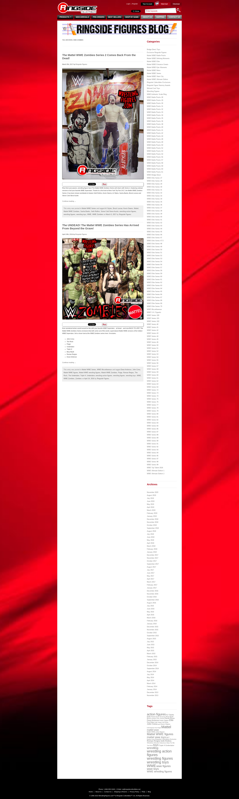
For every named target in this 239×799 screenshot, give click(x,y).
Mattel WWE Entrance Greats (157, 64)
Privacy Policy (134, 792)
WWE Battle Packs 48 (155, 139)
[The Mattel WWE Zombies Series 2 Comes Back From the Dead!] (102, 123)
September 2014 (153, 668)
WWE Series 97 (152, 459)
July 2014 (150, 674)
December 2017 (152, 555)
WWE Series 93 (152, 450)
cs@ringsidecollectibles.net (131, 789)
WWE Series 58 (152, 369)
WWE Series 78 (152, 408)
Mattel (136, 208)
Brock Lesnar (117, 208)
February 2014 (152, 686)
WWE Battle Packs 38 (155, 124)
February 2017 (152, 585)
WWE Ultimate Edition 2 (155, 474)
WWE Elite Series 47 (154, 238)
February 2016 (152, 621)
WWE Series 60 (152, 375)
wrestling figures (69, 214)
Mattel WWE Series (89, 208)
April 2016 (150, 615)
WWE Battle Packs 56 (155, 157)
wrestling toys (81, 214)
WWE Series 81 (152, 417)
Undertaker (91, 375)
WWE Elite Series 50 (154, 250)
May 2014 (150, 677)
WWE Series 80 (152, 414)
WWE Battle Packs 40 (155, 127)
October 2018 (152, 525)
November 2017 (152, 558)
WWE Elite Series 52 (154, 256)
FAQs (143, 792)
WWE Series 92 (152, 447)
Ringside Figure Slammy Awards (158, 85)
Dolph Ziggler (164, 720)
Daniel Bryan (170, 718)
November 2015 (152, 630)
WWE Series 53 (152, 354)
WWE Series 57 (152, 366)
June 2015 (150, 645)
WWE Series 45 (152, 339)
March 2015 (151, 654)
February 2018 (152, 549)
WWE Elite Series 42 (154, 223)
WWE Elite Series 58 (154, 270)
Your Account (147, 4)
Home (91, 792)
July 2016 (150, 606)
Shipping (160, 17)
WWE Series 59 (152, 372)
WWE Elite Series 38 (154, 211)
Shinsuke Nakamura (160, 743)
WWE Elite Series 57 (154, 267)
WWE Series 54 (152, 357)
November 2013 (152, 695)
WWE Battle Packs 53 (155, 151)
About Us (147, 17)
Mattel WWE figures (71, 372)
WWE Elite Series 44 (154, 229)
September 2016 (153, 600)
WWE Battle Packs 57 (155, 160)
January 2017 (152, 588)
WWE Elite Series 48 (154, 244)
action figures (156, 714)
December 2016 (152, 591)
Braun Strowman (161, 716)
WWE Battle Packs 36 (155, 121)
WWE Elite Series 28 (154, 181)
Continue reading (69, 201)
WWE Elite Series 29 (154, 184)
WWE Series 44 (152, 336)
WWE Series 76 (152, 402)
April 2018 (150, 543)
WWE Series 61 (152, 378)
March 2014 (151, 683)
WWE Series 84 (152, 426)
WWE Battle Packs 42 (155, 133)
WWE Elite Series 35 (154, 202)
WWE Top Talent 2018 (155, 468)
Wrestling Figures (153, 91)
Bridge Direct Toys (153, 49)
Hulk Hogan (158, 722)
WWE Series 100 (153, 315)
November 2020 (152, 492)
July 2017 (150, 570)
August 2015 (151, 639)
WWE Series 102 (153, 321)
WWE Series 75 (152, 399)
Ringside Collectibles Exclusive (165, 739)
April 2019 (150, 507)
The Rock (150, 745)
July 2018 (150, 534)
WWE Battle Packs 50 (155, 145)
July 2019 (150, 498)
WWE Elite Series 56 (154, 264)
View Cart (164, 4)
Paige (120, 372)
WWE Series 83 (152, 423)
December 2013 (152, 692)
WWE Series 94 (152, 453)
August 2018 (151, 531)
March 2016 (151, 618)
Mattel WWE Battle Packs (156, 55)
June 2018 (150, 537)
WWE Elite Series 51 (154, 253)
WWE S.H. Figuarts (154, 312)
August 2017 (151, 567)
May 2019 (150, 504)
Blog (149, 792)
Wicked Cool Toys (153, 88)
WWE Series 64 (152, 387)
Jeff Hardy (165, 722)
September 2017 (153, 564)
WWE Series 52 (152, 351)
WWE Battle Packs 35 (155, 118)
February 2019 (152, 513)
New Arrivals (82, 17)
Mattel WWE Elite (153, 61)
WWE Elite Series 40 (154, 217)
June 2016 (150, 609)
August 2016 (151, 603)
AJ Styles (108, 208)
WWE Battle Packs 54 (155, 154)
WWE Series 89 (152, 438)
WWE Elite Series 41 (154, 220)
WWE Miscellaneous (104, 370)
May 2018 (150, 540)
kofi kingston (150, 727)
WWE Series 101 (153, 318)
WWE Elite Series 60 (154, 276)
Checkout (176, 4)
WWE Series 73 (152, 393)
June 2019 (150, 501)
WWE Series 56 (152, 363)
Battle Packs (151, 716)
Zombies (78, 378)
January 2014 (152, 689)
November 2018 (152, 522)
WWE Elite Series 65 (154, 291)
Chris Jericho (160, 718)
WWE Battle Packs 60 (155, 169)
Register (135, 4)
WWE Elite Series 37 (154, 208)
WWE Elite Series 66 (154, 294)
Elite (171, 720)
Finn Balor (150, 722)
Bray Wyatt (169, 717)
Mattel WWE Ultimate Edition (157, 79)
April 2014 (150, 680)
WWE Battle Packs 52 (155, 148)
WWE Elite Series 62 (154, 282)
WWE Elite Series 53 (154, 258)
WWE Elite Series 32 (154, 193)
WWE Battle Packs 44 (155, 136)
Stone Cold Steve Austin (110, 211)
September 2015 (153, 636)
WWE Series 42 (152, 330)
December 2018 (152, 519)
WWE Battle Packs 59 (155, 166)
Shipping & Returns (120, 792)
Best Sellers (114, 17)
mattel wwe (153, 730)
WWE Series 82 (152, 420)
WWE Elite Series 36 (154, 205)
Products (65, 17)
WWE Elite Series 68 (154, 300)
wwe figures (163, 766)
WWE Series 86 (152, 429)
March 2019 (151, 510)
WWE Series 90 (152, 441)
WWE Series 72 (152, 390)
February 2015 (152, 656)
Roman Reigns (128, 372)
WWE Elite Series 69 (154, 303)
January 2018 (152, 552)
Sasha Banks (85, 211)
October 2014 (152, 665)
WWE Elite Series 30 (154, 187)
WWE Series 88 (152, 435)
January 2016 (152, 624)
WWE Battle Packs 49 (155, 142)
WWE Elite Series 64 (154, 288)
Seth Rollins (95, 211)
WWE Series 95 (152, 456)
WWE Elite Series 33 (154, 196)
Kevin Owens (128, 208)
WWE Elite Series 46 (154, 235)
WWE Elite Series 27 (154, 178)
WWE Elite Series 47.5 (155, 241)
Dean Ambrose (126, 370)
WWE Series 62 (152, 381)
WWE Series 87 (152, 432)
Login (128, 4)
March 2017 (151, 582)
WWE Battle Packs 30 (155, 103)
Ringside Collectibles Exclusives (158, 82)
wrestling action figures (128, 211)
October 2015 (152, 633)
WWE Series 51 (152, 348)
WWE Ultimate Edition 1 (155, 471)
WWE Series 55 (152, 360)
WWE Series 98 (152, 462)
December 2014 (152, 662)
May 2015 (150, 648)
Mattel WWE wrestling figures (89, 372)
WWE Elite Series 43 (154, 226)
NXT (168, 737)
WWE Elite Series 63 (154, 285)
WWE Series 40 (152, 324)
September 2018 (153, 528)
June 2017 (150, 573)
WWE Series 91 (152, 444)
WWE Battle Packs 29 (155, 100)
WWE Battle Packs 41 (155, 130)
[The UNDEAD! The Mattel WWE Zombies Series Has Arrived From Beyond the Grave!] (102, 278)
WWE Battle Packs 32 (155, 109)
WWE (89, 214)
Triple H (83, 375)
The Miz (172, 743)
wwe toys (153, 768)
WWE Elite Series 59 (154, 273)
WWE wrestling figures (159, 771)
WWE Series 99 (152, 465)
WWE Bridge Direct (154, 175)
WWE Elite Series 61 (154, 279)
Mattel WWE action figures (156, 732)
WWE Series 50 (152, 345)
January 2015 (152, 659)
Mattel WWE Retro (153, 70)
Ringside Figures (81, 64)
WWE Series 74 (152, 396)
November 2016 (152, 594)
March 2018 (151, 546)
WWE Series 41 (152, 327)
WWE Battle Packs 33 (155, 112)
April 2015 (150, 651)
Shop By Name (132, 17)
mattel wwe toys (156, 737)
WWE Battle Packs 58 (155, 163)
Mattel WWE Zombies (71, 211)
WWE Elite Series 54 (154, 261)
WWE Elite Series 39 (154, 214)
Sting (167, 743)
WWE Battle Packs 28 (155, 97)
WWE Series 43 (152, 333)
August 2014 (151, 671)
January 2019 (152, 516)
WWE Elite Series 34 (154, 199)
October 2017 (152, 561)
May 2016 (150, 612)
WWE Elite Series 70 (154, 306)
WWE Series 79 (152, 411)
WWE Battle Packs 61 (155, 172)
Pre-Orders (98, 17)
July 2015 (150, 642)
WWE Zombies (97, 214)
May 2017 (150, 576)
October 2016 (152, 597)
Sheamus (150, 743)
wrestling (152, 748)
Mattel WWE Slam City (155, 76)
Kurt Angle (158, 727)
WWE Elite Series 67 (154, 297)
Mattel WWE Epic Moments (157, 67)
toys (156, 745)
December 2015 (152, 627)
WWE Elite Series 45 (154, 232)
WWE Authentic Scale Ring (157, 94)
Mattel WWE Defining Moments (158, 58)
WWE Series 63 (152, 384)
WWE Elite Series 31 (154, 190)
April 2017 (150, 579)
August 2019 (151, 495)
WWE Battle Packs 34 (155, 115)
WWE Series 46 (152, 342)
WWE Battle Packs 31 (155, 106)
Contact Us (174, 17)
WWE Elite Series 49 (154, 247)
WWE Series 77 (152, 405)
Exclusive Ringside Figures (157, 52)
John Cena (136, 370)
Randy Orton (151, 739)
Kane (158, 724)
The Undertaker (73, 375)
